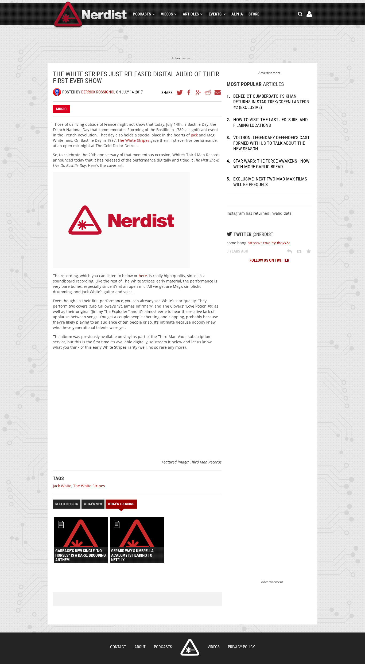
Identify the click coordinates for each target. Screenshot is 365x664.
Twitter (179, 92)
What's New (93, 504)
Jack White (62, 485)
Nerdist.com (189, 647)
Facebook (189, 92)
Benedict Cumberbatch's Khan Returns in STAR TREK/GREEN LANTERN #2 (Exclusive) (271, 101)
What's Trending (121, 504)
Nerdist (90, 15)
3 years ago (237, 251)
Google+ (198, 92)
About (140, 647)
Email (217, 92)
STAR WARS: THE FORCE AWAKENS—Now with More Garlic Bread (271, 163)
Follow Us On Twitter (269, 260)
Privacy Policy (241, 647)
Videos (167, 14)
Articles (191, 14)
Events (215, 14)
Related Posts (66, 504)
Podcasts (142, 14)
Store (253, 14)
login (309, 14)
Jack (194, 134)
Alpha (237, 14)
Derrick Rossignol (98, 92)
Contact (118, 647)
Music (61, 109)
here (143, 275)
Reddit (207, 92)
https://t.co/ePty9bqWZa (268, 242)
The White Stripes (133, 140)
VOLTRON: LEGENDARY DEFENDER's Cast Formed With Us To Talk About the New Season (271, 143)
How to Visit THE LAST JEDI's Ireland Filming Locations (270, 122)
